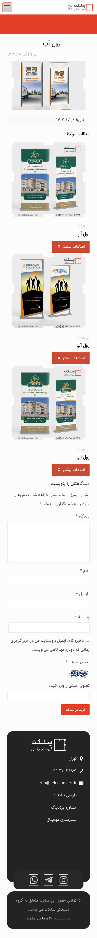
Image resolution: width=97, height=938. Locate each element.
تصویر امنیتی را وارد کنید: (69, 685)
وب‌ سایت (82, 617)
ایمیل (82, 594)
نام (84, 571)
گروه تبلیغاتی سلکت (39, 918)
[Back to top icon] (87, 928)
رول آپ (83, 233)
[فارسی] (68, 7)
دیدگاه (83, 516)
